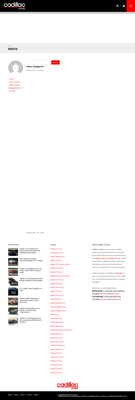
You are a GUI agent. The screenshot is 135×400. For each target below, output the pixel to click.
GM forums (115, 294)
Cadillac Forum (54, 314)
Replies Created (14, 85)
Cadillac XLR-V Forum (56, 357)
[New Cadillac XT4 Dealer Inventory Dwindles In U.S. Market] (13, 265)
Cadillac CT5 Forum (56, 272)
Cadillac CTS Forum (56, 291)
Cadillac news (100, 258)
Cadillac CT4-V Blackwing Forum (60, 264)
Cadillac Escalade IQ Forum (58, 307)
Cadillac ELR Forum (56, 299)
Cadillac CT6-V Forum (57, 287)
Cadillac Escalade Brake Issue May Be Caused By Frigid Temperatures (30, 310)
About (23, 395)
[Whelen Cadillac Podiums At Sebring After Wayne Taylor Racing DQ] (13, 304)
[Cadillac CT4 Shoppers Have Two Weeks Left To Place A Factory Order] (13, 275)
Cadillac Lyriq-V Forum (57, 322)
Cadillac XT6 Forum (56, 368)
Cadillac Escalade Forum (57, 303)
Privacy (36, 395)
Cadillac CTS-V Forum (57, 295)
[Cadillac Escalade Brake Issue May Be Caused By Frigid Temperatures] (13, 314)
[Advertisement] (67, 29)
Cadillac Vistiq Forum (56, 349)
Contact (29, 395)
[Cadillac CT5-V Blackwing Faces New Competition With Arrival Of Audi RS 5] (13, 324)
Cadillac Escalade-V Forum (58, 311)
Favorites (12, 91)
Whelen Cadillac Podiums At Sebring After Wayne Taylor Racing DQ (29, 300)
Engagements (14, 88)
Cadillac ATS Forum (56, 249)
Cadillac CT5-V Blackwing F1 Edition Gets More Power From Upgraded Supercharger (30, 251)
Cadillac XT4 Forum (56, 361)
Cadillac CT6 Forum (56, 283)
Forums (16, 395)
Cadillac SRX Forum (56, 334)
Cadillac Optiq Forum (56, 326)
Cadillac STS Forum (56, 338)
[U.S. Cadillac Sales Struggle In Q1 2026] (13, 295)
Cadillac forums (114, 258)
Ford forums (116, 299)
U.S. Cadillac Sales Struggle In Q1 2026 (31, 289)
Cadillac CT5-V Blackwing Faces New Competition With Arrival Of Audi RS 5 (31, 320)
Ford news (104, 299)
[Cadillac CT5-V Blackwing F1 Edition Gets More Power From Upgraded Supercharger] (13, 255)
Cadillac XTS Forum (56, 372)
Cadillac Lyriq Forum (56, 318)
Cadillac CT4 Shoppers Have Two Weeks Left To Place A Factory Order (31, 270)
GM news (103, 294)
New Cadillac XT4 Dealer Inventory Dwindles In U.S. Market (31, 260)
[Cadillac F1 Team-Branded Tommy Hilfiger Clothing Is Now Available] (13, 285)
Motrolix (119, 273)
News (10, 395)
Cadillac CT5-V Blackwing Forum (60, 276)
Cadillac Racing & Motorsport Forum (61, 330)
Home (10, 46)
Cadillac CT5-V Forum (57, 280)
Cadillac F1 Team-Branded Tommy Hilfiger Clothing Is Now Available (31, 279)
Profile (11, 79)
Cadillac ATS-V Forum (57, 253)
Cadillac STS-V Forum (57, 341)
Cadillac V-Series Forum (57, 345)
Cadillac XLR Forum (56, 353)
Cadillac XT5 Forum (56, 365)
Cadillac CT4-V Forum (57, 268)
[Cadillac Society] (14, 11)
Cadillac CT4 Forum (56, 260)
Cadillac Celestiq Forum (57, 256)
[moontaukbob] (15, 76)
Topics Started (14, 82)
